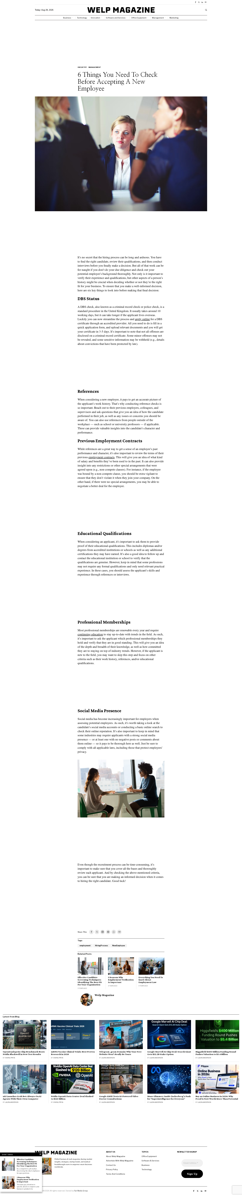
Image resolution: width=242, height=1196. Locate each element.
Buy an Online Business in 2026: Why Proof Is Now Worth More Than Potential (217, 1097)
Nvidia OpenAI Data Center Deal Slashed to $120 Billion (72, 1097)
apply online (142, 319)
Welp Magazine (104, 995)
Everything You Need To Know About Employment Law (151, 979)
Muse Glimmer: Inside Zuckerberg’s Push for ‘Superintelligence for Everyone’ (169, 1097)
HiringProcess (101, 946)
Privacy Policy (112, 1169)
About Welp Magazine (115, 1156)
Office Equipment (149, 1156)
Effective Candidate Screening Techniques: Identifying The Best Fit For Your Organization (90, 981)
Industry (82, 67)
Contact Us (111, 1165)
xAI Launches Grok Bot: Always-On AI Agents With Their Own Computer (22, 1097)
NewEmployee (118, 946)
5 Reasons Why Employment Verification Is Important (121, 979)
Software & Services (150, 1161)
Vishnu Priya (10, 1058)
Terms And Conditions (115, 1174)
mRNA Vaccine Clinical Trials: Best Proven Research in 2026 (73, 1053)
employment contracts (102, 457)
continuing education (90, 634)
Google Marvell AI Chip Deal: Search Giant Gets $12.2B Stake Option (169, 1053)
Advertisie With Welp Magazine (119, 1161)
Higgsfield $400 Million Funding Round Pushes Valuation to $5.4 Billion (216, 1053)
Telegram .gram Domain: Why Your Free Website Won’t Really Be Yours (120, 1053)
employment (85, 946)
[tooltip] (195, 2)
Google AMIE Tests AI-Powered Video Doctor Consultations (118, 1097)
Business (146, 1165)
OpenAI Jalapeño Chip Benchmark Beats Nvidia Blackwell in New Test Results (24, 1053)
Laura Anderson (108, 1058)
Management (95, 67)
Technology (147, 1169)
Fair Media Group (81, 1191)
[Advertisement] (121, 41)
